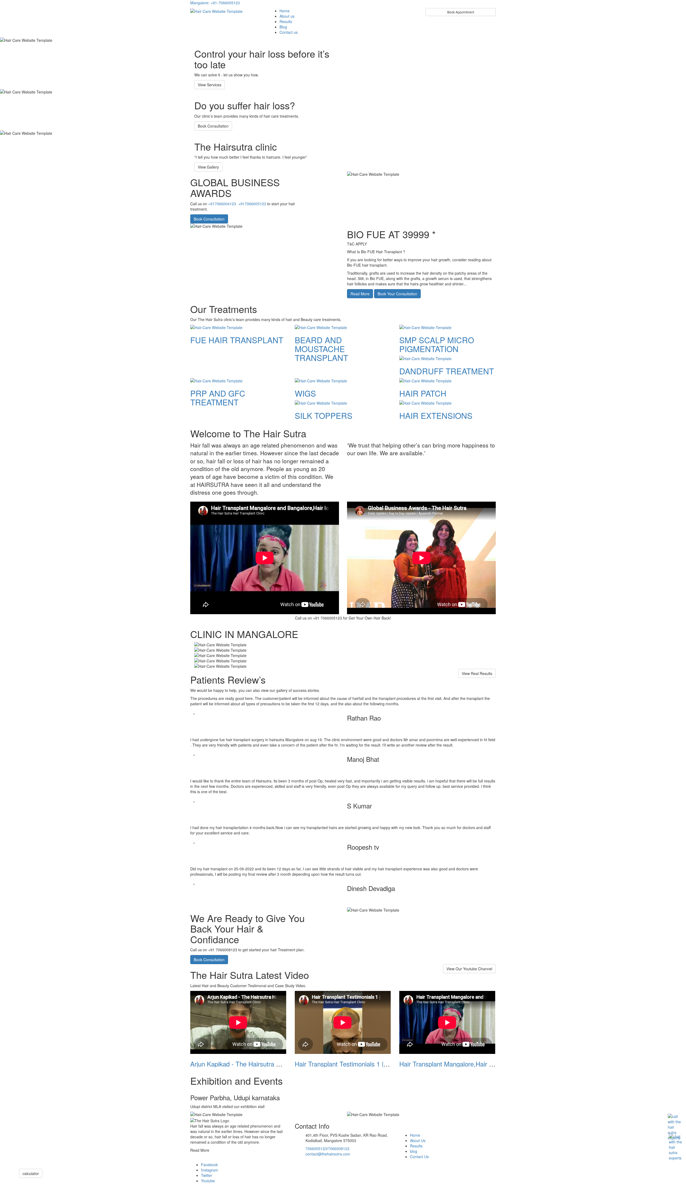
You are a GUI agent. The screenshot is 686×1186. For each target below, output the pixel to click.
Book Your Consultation (397, 293)
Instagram (209, 1170)
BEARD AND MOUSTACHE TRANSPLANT (321, 348)
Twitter (206, 1175)
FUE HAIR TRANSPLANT (236, 340)
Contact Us (419, 1156)
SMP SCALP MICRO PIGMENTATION (436, 344)
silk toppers (323, 415)
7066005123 (316, 1148)
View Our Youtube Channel (469, 968)
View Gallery (208, 167)
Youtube (208, 1180)
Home (284, 10)
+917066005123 (252, 203)
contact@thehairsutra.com (327, 1154)
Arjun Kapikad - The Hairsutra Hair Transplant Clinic (263, 1063)
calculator (31, 1173)
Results (285, 21)
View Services (209, 84)
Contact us (288, 32)
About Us (418, 1140)
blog (413, 1151)
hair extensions (435, 415)
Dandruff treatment (446, 371)
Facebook (209, 1164)
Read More (360, 293)
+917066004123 (222, 203)
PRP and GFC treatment (217, 397)
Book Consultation (213, 126)
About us (286, 16)
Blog (283, 26)
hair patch (422, 393)
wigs (305, 393)
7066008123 (338, 1148)
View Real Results (477, 673)
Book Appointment (460, 12)
